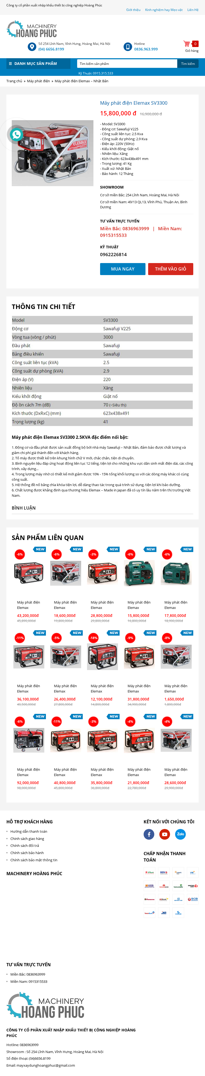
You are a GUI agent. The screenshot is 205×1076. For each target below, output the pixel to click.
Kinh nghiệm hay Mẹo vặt (164, 9)
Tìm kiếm (188, 63)
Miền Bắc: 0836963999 (27, 974)
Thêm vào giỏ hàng (170, 270)
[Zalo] (180, 834)
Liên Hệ (193, 9)
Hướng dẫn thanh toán (28, 831)
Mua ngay (122, 269)
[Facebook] (149, 834)
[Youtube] (164, 834)
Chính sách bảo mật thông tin (33, 860)
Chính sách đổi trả (24, 845)
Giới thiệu (133, 9)
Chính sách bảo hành (27, 852)
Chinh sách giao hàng (27, 838)
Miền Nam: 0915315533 (28, 981)
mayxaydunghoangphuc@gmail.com (46, 1065)
